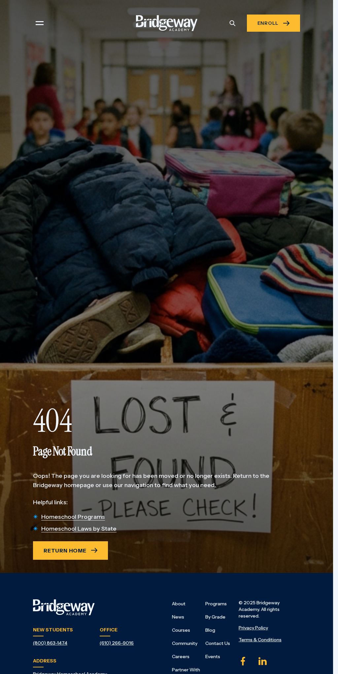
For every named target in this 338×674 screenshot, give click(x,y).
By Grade (215, 617)
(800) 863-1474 (50, 643)
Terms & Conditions (260, 640)
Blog (210, 630)
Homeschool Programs (73, 516)
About (179, 604)
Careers (180, 656)
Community (184, 643)
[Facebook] (243, 661)
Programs (216, 604)
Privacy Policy (253, 628)
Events (212, 656)
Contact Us (217, 643)
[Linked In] (262, 661)
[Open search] (232, 23)
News (178, 617)
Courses (181, 630)
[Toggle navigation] (39, 23)
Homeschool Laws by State (79, 528)
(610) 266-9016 (117, 643)
